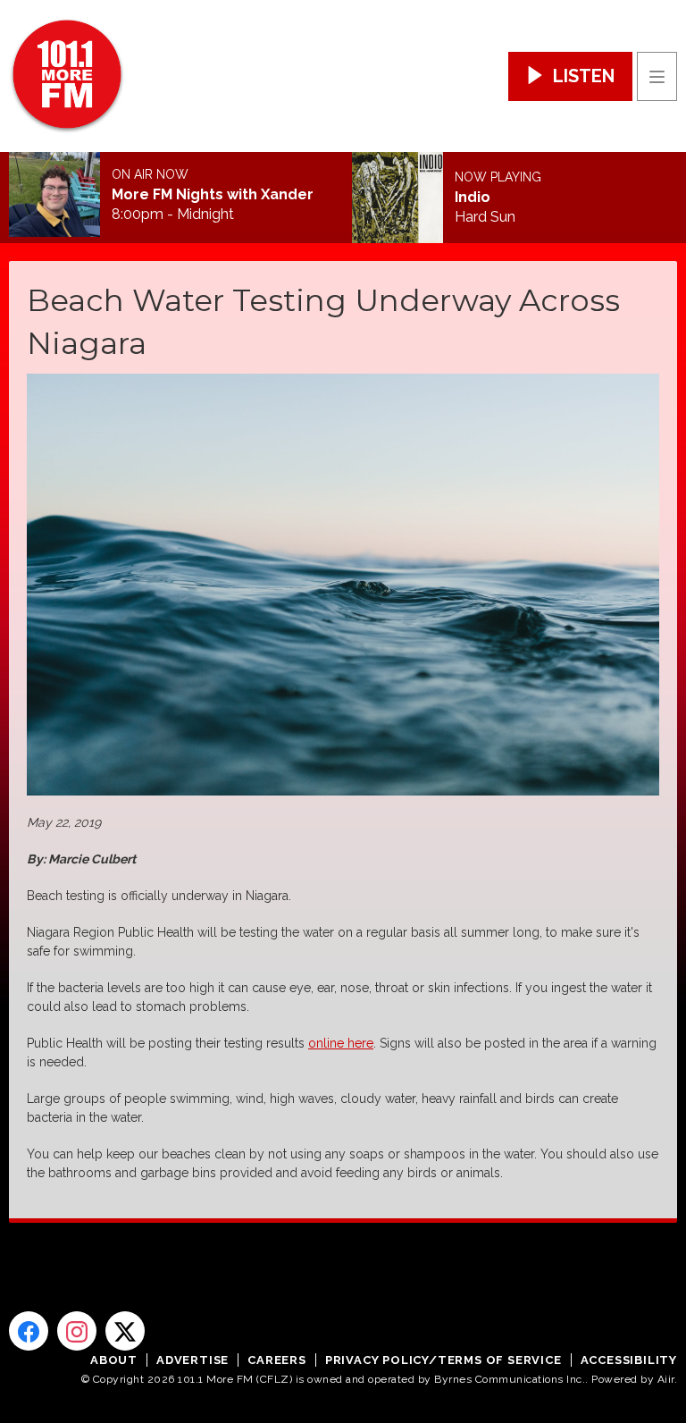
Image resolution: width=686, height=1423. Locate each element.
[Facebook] (28, 1331)
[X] (125, 1331)
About (114, 1360)
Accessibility (629, 1360)
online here (340, 1043)
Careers (276, 1360)
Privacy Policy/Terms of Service (443, 1360)
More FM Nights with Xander (213, 195)
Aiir (665, 1379)
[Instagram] (76, 1331)
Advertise (192, 1360)
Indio (472, 197)
